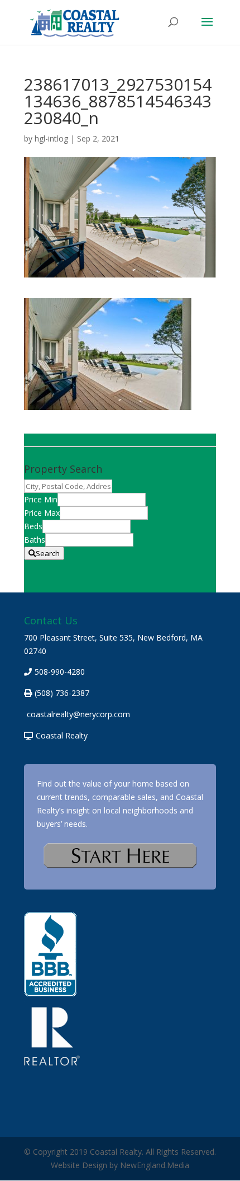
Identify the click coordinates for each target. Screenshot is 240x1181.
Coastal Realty (62, 735)
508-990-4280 (60, 671)
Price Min (40, 499)
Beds (33, 526)
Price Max (42, 512)
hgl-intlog (51, 138)
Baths (34, 539)
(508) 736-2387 (62, 693)
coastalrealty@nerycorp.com (78, 714)
